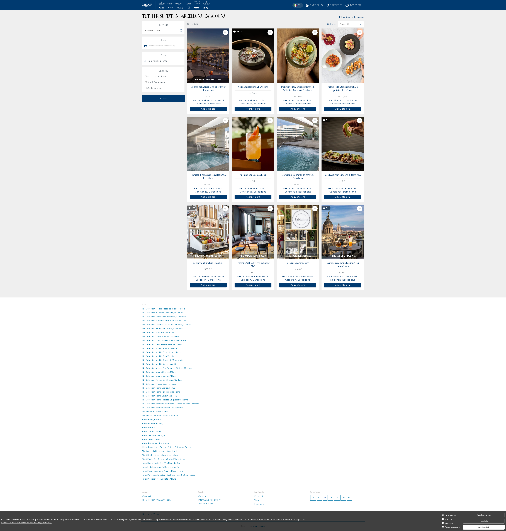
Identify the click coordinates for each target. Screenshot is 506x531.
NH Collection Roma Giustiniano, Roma (160, 396)
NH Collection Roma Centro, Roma (158, 388)
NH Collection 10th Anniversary (156, 500)
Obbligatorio (450, 515)
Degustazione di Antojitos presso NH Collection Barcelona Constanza (298, 88)
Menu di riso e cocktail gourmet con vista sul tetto (343, 264)
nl (349, 498)
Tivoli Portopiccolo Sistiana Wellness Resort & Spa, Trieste (168, 475)
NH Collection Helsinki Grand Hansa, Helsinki (162, 344)
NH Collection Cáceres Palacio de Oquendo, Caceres (166, 324)
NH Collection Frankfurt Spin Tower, (158, 332)
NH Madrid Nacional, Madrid (155, 411)
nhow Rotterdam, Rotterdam (155, 443)
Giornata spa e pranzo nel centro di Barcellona (298, 176)
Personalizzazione (452, 527)
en (313, 498)
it (325, 498)
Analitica (448, 519)
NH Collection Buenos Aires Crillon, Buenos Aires (164, 320)
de (336, 498)
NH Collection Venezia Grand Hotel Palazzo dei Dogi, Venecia (170, 404)
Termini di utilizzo (206, 503)
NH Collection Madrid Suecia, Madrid (159, 364)
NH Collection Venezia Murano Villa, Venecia (162, 408)
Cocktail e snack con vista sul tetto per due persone (208, 88)
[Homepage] (176, 5)
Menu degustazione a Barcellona (253, 86)
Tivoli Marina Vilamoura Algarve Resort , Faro (162, 471)
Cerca (163, 98)
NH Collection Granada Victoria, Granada (160, 336)
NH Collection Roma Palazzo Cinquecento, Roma (165, 400)
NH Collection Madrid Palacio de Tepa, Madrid (163, 360)
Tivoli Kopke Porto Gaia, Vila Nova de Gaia (161, 463)
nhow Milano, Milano (151, 439)
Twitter (257, 500)
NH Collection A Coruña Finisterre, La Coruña (162, 313)
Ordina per (332, 24)
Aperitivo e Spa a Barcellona (253, 175)
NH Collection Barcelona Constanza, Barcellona (164, 317)
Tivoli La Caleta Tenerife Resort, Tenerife (160, 467)
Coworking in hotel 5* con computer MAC (253, 264)
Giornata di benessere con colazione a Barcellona (208, 176)
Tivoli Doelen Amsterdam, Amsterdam (160, 455)
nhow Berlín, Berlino (151, 419)
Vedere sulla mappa (353, 17)
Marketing (449, 523)
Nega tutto (484, 521)
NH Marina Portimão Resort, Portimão (160, 415)
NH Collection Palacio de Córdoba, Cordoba (162, 380)
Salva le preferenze (483, 515)
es (319, 498)
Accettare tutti (483, 527)
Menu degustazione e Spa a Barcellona (343, 175)
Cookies (202, 496)
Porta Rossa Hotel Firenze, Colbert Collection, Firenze (167, 447)
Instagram (259, 504)
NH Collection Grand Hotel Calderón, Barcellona (164, 340)
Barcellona (214, 103)
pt (331, 498)
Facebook (258, 496)
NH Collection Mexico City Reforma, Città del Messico (167, 368)
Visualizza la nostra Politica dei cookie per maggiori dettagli (26, 523)
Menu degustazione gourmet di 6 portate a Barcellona (342, 88)
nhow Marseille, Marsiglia (153, 435)
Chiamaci (146, 496)
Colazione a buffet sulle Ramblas (208, 263)
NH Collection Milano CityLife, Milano (159, 372)
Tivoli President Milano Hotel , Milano (159, 479)
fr (343, 498)
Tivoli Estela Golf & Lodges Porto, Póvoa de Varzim (165, 459)
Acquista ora (208, 109)
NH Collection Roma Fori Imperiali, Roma (161, 392)
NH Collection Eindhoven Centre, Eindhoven (162, 328)
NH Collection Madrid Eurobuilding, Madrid (161, 352)
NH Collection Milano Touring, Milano (159, 376)
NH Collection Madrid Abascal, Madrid (159, 348)
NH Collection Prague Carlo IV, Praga (159, 384)
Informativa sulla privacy (209, 500)
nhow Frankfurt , (149, 427)
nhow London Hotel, (151, 431)
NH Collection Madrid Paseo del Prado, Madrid (163, 309)
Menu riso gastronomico (298, 263)
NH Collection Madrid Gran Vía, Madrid (159, 356)
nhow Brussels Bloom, (152, 423)
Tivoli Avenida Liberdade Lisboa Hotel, (159, 451)
